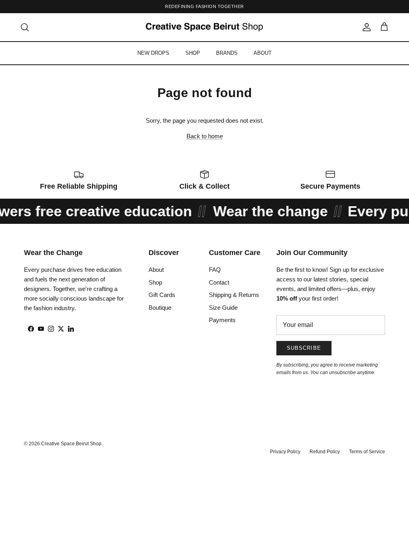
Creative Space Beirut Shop (71, 443)
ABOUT (263, 53)
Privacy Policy (285, 451)
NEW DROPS (153, 53)
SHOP (192, 53)
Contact (219, 282)
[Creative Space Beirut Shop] (204, 27)
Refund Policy (325, 451)
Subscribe (304, 348)
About (156, 269)
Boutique (160, 307)
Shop (155, 282)
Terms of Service (367, 451)
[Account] (365, 27)
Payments (222, 320)
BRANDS (227, 53)
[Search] (25, 27)
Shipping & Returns (234, 294)
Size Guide (223, 307)
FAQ (215, 269)
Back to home (205, 136)
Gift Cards (162, 294)
